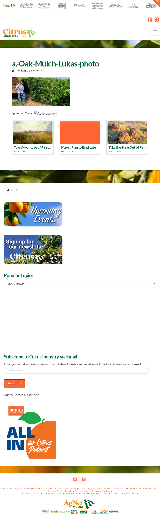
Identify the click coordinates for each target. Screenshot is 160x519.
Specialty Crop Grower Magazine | (66, 488)
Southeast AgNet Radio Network (21, 488)
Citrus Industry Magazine (141, 488)
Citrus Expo (55, 491)
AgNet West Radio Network (105, 488)
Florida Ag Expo (102, 491)
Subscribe (14, 383)
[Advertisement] (33, 319)
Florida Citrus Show (77, 491)
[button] (155, 30)
